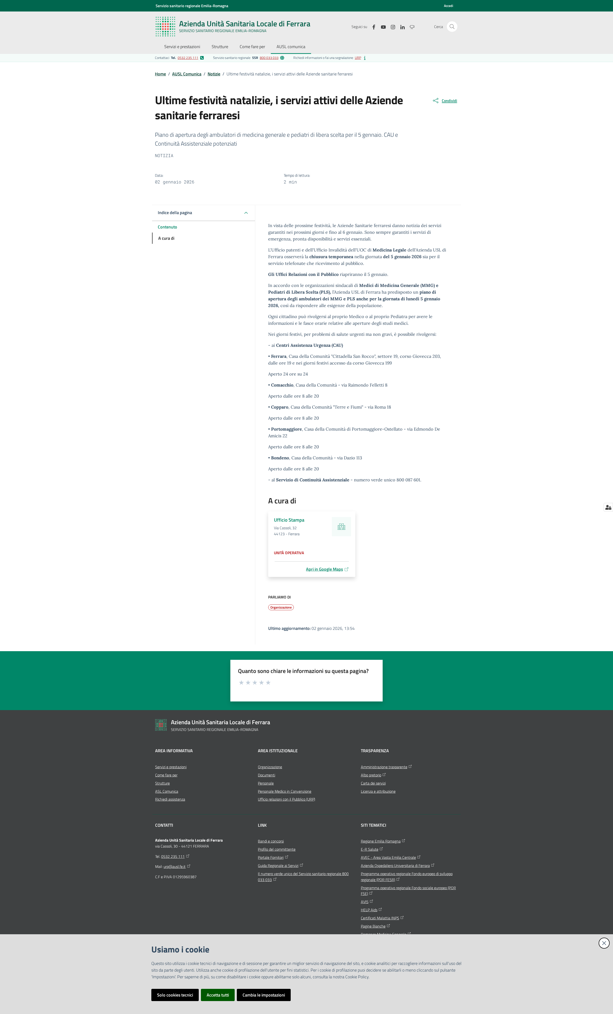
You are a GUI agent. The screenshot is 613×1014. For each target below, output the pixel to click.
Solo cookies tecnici (175, 995)
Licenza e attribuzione (378, 791)
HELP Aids (369, 910)
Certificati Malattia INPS (380, 918)
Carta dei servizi (373, 783)
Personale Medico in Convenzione (284, 791)
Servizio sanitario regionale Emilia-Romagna (192, 6)
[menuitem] (182, 47)
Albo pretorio (371, 775)
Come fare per (166, 775)
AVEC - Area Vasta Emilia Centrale (388, 857)
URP (358, 57)
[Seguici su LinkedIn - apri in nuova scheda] (400, 26)
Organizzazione (270, 767)
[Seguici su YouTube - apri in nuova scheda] (381, 26)
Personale (266, 783)
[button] (452, 26)
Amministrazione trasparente (384, 767)
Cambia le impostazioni (264, 995)
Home (160, 74)
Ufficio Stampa (289, 520)
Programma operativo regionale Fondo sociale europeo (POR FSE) (408, 891)
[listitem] (179, 57)
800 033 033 (269, 57)
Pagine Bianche (373, 926)
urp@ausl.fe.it (175, 866)
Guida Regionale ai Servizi (278, 865)
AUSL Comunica (186, 74)
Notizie (214, 74)
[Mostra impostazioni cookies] (608, 507)
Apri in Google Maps (324, 569)
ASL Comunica (166, 791)
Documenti (266, 775)
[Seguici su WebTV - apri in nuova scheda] (410, 26)
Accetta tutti (218, 995)
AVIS (365, 902)
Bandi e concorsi (271, 841)
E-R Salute (369, 849)
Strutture (162, 783)
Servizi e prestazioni (171, 767)
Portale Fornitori (271, 857)
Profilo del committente (276, 849)
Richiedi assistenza (170, 799)
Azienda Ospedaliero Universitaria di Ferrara (395, 865)
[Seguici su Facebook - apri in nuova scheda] (372, 26)
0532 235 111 (188, 57)
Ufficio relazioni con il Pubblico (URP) (286, 799)
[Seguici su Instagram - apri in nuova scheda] (391, 26)
